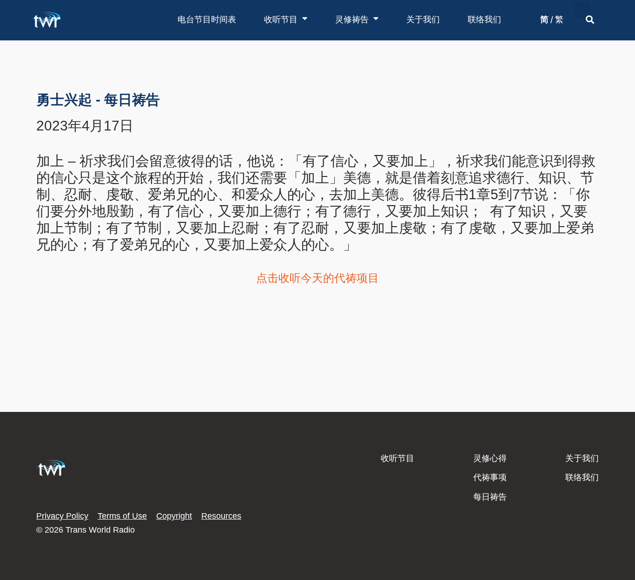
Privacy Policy (62, 516)
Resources (221, 516)
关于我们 (423, 19)
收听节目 (281, 19)
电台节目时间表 (207, 19)
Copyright (174, 516)
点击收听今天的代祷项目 (317, 278)
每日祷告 (490, 497)
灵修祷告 (352, 19)
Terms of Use (122, 516)
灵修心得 (490, 458)
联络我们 (484, 19)
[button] (582, 9)
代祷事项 (490, 477)
